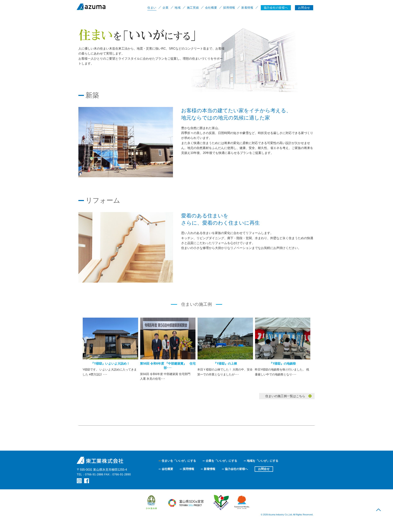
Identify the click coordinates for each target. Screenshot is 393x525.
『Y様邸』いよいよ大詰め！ (110, 363)
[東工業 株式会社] (101, 7)
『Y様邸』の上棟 (225, 363)
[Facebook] (86, 480)
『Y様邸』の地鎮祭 (282, 363)
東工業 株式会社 (100, 460)
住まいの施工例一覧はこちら (285, 396)
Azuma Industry (276, 514)
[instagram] (79, 480)
